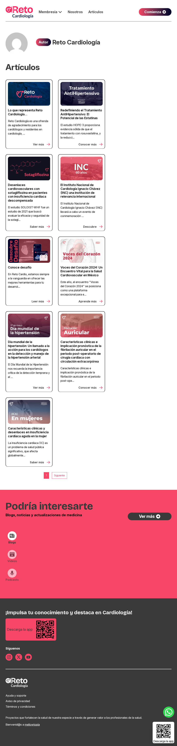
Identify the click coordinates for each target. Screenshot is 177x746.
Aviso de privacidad (18, 701)
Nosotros (75, 12)
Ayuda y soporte (16, 695)
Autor (43, 42)
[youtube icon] (28, 657)
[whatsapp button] (168, 712)
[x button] (18, 657)
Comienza (152, 12)
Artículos (95, 12)
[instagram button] (9, 657)
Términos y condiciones (20, 706)
